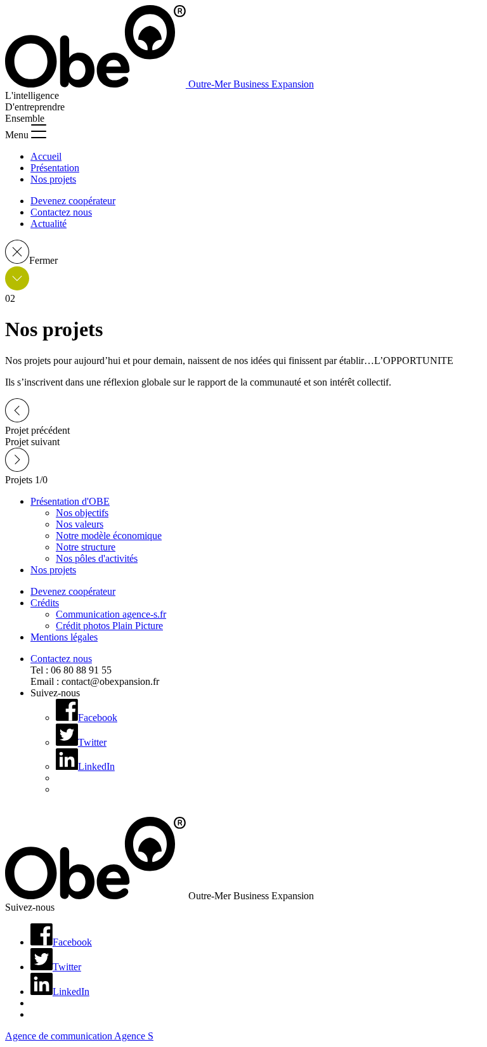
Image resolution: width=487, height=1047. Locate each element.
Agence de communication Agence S (79, 1036)
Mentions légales (64, 637)
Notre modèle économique (109, 535)
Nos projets (53, 179)
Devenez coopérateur (72, 200)
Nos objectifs (82, 512)
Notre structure (85, 547)
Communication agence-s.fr (111, 614)
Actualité (48, 223)
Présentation (54, 167)
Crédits (44, 602)
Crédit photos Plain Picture (109, 625)
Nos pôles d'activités (97, 558)
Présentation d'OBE (70, 501)
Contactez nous (61, 212)
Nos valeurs (79, 524)
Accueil (46, 156)
